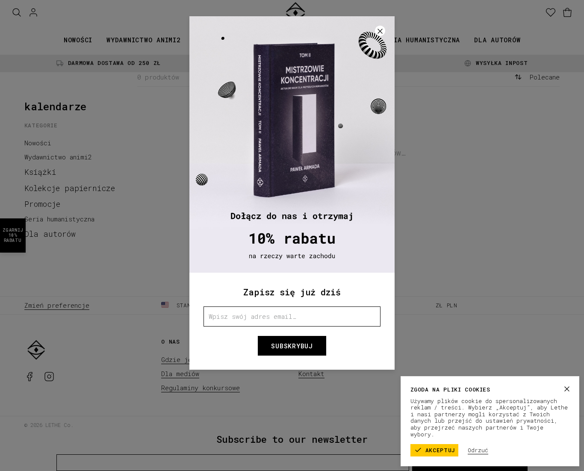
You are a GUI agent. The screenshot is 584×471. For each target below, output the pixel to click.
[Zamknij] (567, 389)
